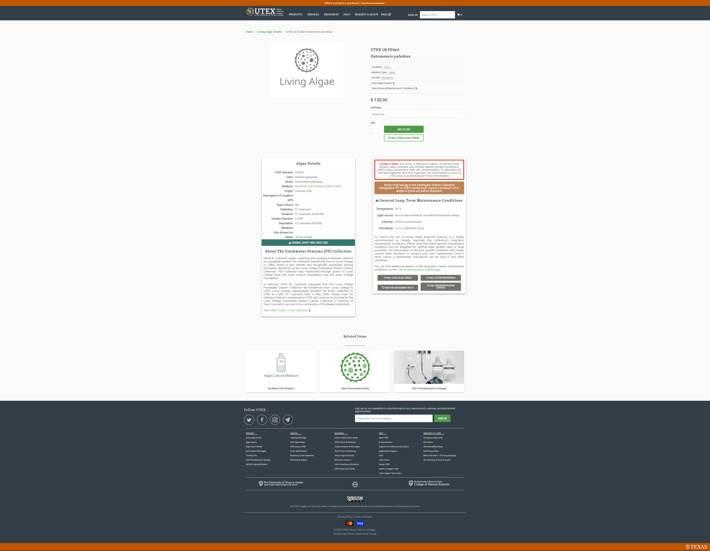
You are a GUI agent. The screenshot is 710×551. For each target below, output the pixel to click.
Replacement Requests (388, 451)
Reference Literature (343, 460)
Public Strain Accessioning (345, 451)
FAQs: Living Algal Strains (405, 138)
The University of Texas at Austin (436, 460)
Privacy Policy (345, 516)
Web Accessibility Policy (432, 446)
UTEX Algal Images (297, 442)
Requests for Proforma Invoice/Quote (394, 446)
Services (314, 14)
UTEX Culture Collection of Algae (359, 529)
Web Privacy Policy (430, 451)
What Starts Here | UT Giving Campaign (439, 455)
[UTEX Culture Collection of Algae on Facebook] (263, 420)
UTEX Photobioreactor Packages (258, 460)
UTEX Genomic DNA (298, 446)
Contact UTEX (384, 464)
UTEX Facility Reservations (345, 442)
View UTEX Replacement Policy (399, 287)
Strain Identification (298, 451)
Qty (373, 122)
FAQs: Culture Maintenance (441, 277)
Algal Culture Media (254, 446)
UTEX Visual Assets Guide (345, 469)
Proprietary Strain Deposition (302, 455)
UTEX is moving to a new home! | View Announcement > (355, 3)
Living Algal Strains (254, 438)
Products (296, 14)
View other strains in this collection (287, 310)
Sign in (413, 15)
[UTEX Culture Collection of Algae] (265, 12)
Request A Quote (366, 14)
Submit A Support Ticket (389, 469)
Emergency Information (433, 438)
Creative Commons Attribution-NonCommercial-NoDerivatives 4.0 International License (374, 506)
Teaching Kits (251, 455)
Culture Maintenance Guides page (418, 269)
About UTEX (383, 438)
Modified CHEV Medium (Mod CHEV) (318, 186)
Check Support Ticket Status (390, 473)
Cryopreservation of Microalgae (347, 446)
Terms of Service (363, 516)
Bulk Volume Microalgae (256, 451)
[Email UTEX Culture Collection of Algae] (289, 420)
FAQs (384, 14)
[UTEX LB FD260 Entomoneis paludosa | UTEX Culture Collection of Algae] (306, 70)
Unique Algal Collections (344, 455)
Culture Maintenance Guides (346, 438)
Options (376, 107)
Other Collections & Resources (347, 464)
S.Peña (350, 533)
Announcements (385, 442)
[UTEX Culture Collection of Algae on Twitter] (250, 420)
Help (347, 14)
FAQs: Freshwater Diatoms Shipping (442, 286)
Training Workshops (298, 438)
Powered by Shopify (366, 533)
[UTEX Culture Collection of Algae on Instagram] (276, 420)
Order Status (384, 460)
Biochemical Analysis (298, 460)
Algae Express (251, 442)
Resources (332, 14)
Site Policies (428, 442)
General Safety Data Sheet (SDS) (309, 242)
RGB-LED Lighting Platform (256, 464)
